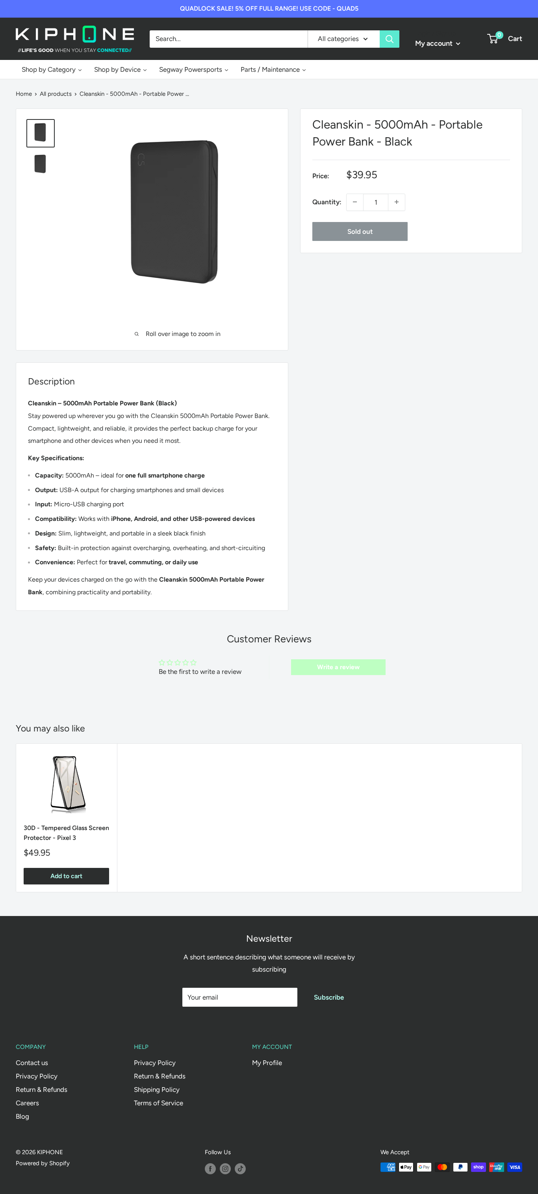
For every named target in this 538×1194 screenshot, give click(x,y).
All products (56, 93)
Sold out (360, 231)
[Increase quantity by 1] (396, 202)
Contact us (32, 1063)
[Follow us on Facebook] (210, 1168)
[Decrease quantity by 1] (355, 202)
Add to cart (66, 876)
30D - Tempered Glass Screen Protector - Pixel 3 (66, 832)
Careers (27, 1103)
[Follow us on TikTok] (240, 1168)
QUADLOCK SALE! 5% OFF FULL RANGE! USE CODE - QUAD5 (269, 8)
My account (434, 43)
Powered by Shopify (43, 1163)
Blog (22, 1116)
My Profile (267, 1063)
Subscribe (329, 997)
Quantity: (326, 201)
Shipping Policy (157, 1089)
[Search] (389, 38)
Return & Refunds (41, 1089)
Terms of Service (158, 1103)
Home (24, 93)
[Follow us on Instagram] (225, 1168)
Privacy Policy (37, 1076)
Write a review (338, 667)
